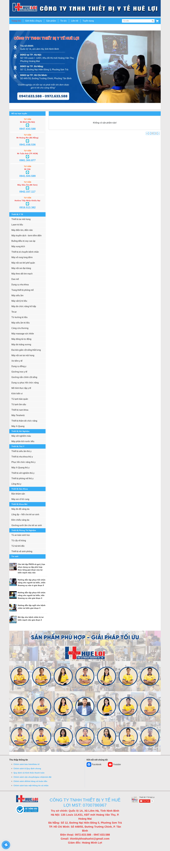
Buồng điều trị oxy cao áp (23, 241)
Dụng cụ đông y (18, 366)
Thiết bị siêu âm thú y (21, 451)
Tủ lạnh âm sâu (18, 404)
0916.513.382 (27, 207)
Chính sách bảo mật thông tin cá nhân (31, 785)
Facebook (96, 764)
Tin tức (63, 21)
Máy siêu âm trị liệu (20, 323)
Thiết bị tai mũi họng (21, 219)
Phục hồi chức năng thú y (23, 462)
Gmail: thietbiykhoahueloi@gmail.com (85, 838)
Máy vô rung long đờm (22, 257)
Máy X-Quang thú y (20, 467)
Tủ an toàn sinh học (20, 535)
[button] (157, 20)
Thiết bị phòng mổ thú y (22, 478)
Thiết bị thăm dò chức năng (24, 421)
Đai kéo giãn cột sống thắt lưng (26, 350)
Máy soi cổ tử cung (20, 499)
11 (156, 133)
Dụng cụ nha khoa (20, 284)
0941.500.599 (27, 175)
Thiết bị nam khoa (19, 410)
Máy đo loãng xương (21, 344)
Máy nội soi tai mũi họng (22, 355)
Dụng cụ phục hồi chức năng (25, 383)
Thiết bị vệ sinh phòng (21, 551)
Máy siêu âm (17, 295)
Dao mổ (15, 279)
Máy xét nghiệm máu (21, 436)
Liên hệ (74, 21)
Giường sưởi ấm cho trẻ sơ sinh (26, 525)
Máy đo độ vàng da (20, 509)
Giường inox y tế (19, 372)
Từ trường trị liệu (19, 317)
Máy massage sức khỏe (22, 333)
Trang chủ (16, 21)
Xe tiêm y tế (16, 361)
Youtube (117, 764)
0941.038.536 (27, 144)
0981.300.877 (27, 160)
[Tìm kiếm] (152, 20)
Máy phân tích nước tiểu (22, 441)
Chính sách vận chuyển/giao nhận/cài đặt (32, 777)
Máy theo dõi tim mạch (22, 274)
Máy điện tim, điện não (22, 230)
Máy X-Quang (17, 426)
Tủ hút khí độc (18, 546)
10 (152, 133)
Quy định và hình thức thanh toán (29, 773)
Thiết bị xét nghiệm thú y (22, 473)
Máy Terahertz (18, 415)
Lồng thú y (16, 484)
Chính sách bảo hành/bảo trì (26, 764)
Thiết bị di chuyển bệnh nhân (25, 252)
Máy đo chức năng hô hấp (23, 306)
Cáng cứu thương (19, 328)
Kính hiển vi (17, 393)
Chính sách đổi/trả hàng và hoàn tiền (30, 781)
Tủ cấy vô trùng (18, 540)
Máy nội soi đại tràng (21, 268)
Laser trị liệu (17, 225)
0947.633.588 (27, 128)
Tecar (14, 312)
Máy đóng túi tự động (21, 339)
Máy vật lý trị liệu (19, 301)
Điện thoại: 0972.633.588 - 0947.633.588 (85, 834)
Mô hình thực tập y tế (21, 388)
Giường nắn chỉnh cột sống (24, 377)
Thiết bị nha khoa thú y (22, 457)
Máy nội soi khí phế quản (23, 263)
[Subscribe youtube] (142, 799)
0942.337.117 (27, 191)
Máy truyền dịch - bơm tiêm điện (26, 235)
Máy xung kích (18, 246)
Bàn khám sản (18, 494)
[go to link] (85, 8)
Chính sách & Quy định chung (27, 768)
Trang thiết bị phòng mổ (22, 290)
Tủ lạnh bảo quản (19, 399)
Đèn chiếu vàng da (20, 520)
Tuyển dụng (88, 21)
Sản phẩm (51, 21)
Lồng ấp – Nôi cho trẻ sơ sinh (25, 514)
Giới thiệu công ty (33, 21)
